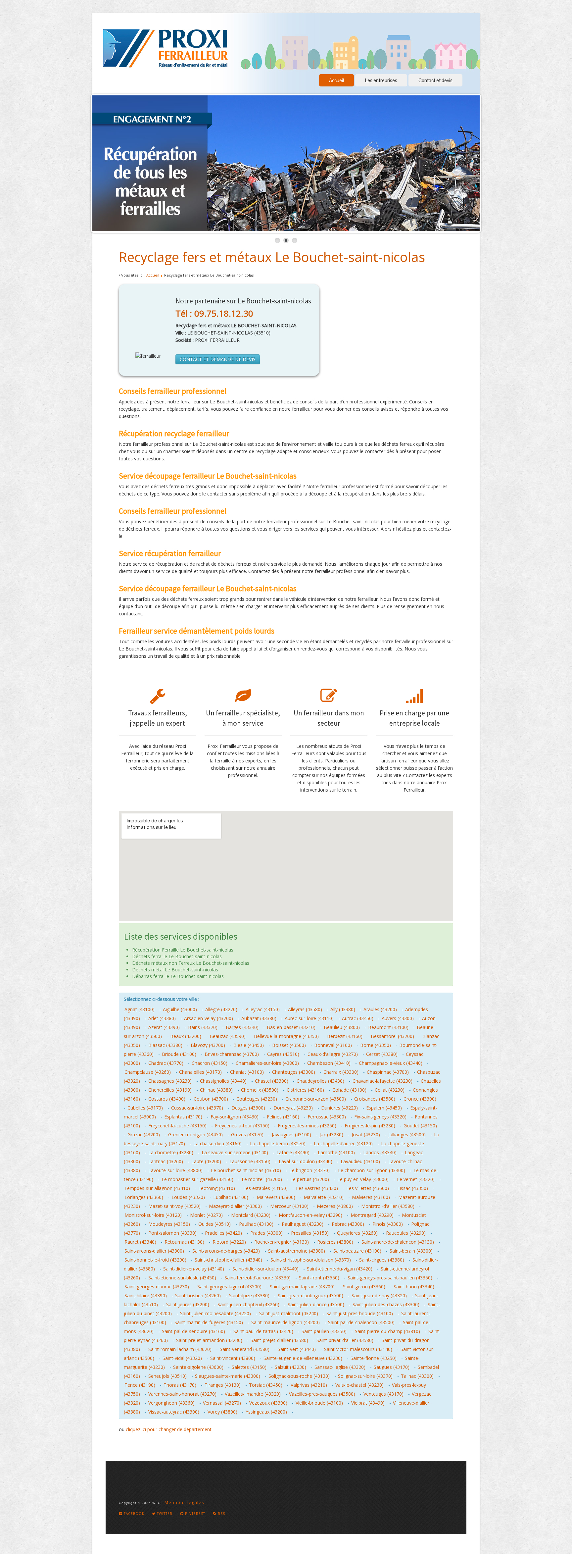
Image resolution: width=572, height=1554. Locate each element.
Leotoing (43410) (216, 1188)
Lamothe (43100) (336, 1152)
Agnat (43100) (139, 1009)
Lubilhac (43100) (230, 1197)
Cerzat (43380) (382, 1054)
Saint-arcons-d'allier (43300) (154, 1251)
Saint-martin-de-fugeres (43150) (208, 1322)
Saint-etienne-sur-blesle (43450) (182, 1277)
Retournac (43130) (184, 1242)
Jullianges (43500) (407, 1134)
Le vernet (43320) (416, 1179)
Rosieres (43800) (335, 1242)
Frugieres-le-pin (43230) (370, 1125)
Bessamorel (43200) (392, 1036)
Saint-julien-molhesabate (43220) (215, 1313)
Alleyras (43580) (305, 1009)
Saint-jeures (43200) (187, 1304)
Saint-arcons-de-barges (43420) (226, 1251)
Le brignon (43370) (309, 1170)
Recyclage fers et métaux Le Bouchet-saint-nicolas (272, 257)
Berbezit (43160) (344, 1036)
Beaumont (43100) (388, 1027)
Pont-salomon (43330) (172, 1233)
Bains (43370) (202, 1027)
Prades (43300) (266, 1233)
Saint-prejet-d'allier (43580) (279, 1340)
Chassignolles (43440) (223, 1081)
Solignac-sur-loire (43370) (365, 1376)
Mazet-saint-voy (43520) (174, 1206)
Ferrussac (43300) (327, 1117)
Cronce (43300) (420, 1099)
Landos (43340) (380, 1152)
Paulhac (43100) (256, 1224)
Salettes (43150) (249, 1367)
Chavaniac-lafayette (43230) (382, 1081)
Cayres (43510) (283, 1054)
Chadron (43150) (209, 1063)
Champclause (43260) (147, 1072)
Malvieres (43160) (371, 1197)
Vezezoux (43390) (268, 1403)
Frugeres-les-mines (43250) (307, 1125)
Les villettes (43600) (367, 1188)
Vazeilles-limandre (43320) (253, 1394)
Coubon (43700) (211, 1099)
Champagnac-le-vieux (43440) (390, 1063)
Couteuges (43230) (256, 1099)
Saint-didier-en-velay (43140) (193, 1269)
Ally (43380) (342, 1009)
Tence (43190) (139, 1385)
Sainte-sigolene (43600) (198, 1367)
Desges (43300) (248, 1108)
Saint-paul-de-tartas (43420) (263, 1331)
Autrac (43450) (357, 1018)
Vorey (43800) (222, 1412)
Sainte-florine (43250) (374, 1358)
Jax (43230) (331, 1134)
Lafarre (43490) (293, 1152)
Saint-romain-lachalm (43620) (180, 1349)
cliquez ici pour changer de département (169, 1429)
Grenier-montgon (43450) (195, 1134)
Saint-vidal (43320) (182, 1358)
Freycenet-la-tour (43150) (242, 1125)
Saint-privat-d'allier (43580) (344, 1340)
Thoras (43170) (180, 1385)
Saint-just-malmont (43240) (288, 1313)
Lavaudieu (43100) (360, 1161)
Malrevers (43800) (276, 1197)
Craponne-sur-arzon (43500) (315, 1099)
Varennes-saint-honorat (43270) (182, 1394)
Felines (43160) (283, 1117)
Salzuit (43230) (290, 1367)
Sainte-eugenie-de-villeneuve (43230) (302, 1358)
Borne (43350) (375, 1045)
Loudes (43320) (188, 1197)
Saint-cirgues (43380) (381, 1260)
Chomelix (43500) (259, 1090)
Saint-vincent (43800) (232, 1358)
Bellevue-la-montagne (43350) (286, 1036)
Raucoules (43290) (406, 1233)
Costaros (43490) (166, 1099)
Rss (220, 1513)
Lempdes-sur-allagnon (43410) (157, 1188)
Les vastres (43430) (317, 1188)
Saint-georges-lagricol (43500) (229, 1286)
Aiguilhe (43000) (180, 1009)
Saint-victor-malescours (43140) (358, 1349)
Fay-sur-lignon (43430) (235, 1117)
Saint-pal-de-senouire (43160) (193, 1331)
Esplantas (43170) (183, 1117)
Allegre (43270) (221, 1009)
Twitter (164, 1513)
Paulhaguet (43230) (302, 1224)
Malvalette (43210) (324, 1197)
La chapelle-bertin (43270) (278, 1143)
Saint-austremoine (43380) (296, 1251)
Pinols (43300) (387, 1224)
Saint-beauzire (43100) (357, 1251)
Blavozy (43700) (208, 1045)
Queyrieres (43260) (357, 1233)
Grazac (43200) (143, 1134)
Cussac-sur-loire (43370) (197, 1108)
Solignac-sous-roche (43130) (299, 1376)
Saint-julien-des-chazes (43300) (386, 1304)
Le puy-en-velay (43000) (363, 1179)
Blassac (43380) (165, 1045)
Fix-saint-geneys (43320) (380, 1117)
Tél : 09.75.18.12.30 (214, 313)
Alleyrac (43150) (263, 1009)
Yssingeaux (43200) (266, 1412)
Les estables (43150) (265, 1188)
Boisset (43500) (289, 1045)
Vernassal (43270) (222, 1403)
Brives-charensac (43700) (232, 1054)
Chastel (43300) (271, 1081)
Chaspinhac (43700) (388, 1072)
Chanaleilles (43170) (200, 1072)
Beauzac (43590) (228, 1036)
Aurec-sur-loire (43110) (309, 1018)
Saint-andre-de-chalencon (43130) (397, 1242)
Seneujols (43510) (167, 1376)
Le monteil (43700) (262, 1179)
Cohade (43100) (349, 1090)
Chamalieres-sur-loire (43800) (267, 1063)
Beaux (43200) (185, 1036)
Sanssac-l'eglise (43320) (339, 1367)
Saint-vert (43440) (297, 1349)
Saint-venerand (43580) (244, 1349)
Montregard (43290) (372, 1215)
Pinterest (194, 1513)
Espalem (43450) (384, 1108)
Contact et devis (435, 80)
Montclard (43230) (250, 1215)
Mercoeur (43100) (289, 1206)
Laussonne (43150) (249, 1161)
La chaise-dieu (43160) (217, 1143)
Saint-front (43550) (319, 1277)
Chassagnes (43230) (170, 1081)
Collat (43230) (390, 1090)
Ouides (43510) (214, 1224)
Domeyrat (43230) (293, 1108)
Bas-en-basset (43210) (291, 1027)
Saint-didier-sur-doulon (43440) (265, 1269)
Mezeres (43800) (335, 1206)
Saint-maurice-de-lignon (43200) (285, 1322)
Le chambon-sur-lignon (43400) (371, 1170)
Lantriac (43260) (165, 1161)
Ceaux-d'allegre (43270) (333, 1054)
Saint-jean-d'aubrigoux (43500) (310, 1295)
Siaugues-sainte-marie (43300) (227, 1376)
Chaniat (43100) (247, 1072)
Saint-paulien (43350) (324, 1331)
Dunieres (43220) (339, 1108)
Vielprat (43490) (368, 1403)
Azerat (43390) (164, 1027)
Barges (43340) (242, 1027)
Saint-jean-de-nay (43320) (379, 1295)
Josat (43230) (366, 1134)
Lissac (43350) (412, 1188)
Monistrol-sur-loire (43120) (153, 1215)
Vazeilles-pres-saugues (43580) (322, 1394)
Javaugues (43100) (291, 1134)
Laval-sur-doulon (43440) (305, 1161)
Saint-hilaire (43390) (145, 1295)
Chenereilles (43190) (170, 1090)
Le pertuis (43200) (309, 1179)
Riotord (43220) (229, 1242)
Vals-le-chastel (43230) (359, 1385)
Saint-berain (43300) (411, 1251)
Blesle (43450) (248, 1045)
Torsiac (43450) (265, 1385)
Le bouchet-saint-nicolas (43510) (246, 1170)
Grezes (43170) (247, 1134)
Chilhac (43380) (216, 1090)
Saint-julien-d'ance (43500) (316, 1304)
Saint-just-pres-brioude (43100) (359, 1313)
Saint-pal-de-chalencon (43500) (361, 1322)
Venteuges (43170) (383, 1394)
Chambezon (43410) (329, 1063)
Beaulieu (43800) (342, 1027)
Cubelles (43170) (145, 1108)
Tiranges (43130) (223, 1385)
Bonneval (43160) (333, 1045)
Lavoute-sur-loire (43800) (175, 1170)
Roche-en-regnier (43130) (281, 1242)
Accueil (336, 80)
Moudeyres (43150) (169, 1224)
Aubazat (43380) (258, 1018)
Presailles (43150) (310, 1233)
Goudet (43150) (420, 1125)
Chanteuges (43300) (293, 1072)
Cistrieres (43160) (305, 1090)
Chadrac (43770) (165, 1063)
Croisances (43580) (374, 1099)
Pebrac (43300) (348, 1224)
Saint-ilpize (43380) (249, 1295)
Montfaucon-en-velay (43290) (310, 1215)
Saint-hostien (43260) (198, 1295)
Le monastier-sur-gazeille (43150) (197, 1179)
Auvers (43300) (398, 1018)
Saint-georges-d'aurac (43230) (156, 1286)
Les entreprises (381, 80)
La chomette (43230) (170, 1152)
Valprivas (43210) (309, 1385)
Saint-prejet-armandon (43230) (209, 1340)
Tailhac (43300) (417, 1376)
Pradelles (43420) (223, 1233)
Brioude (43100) (179, 1054)
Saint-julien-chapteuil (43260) (248, 1304)
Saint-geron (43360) (364, 1286)
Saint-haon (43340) (414, 1286)
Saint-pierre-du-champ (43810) (387, 1331)
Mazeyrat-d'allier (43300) (235, 1206)
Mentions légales (184, 1502)
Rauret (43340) (140, 1242)
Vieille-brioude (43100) (319, 1403)
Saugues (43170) (391, 1367)
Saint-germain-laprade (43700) (302, 1286)
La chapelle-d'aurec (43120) (343, 1143)
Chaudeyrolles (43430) (320, 1081)
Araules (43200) (380, 1009)
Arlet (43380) (162, 1018)
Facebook (133, 1513)
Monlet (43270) (206, 1215)
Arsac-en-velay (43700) (208, 1018)
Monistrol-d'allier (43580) (387, 1206)
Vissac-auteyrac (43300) (173, 1412)
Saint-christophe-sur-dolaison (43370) (310, 1260)
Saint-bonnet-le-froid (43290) (155, 1260)
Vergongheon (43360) (171, 1403)
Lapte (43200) (206, 1161)
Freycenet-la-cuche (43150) (177, 1125)
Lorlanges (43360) (143, 1197)
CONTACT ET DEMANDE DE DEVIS (218, 359)
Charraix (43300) (340, 1072)
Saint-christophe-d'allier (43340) (228, 1260)
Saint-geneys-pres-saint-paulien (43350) (390, 1277)
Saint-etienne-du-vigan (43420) (339, 1269)
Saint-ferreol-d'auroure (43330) (257, 1277)
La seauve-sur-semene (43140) (235, 1152)
